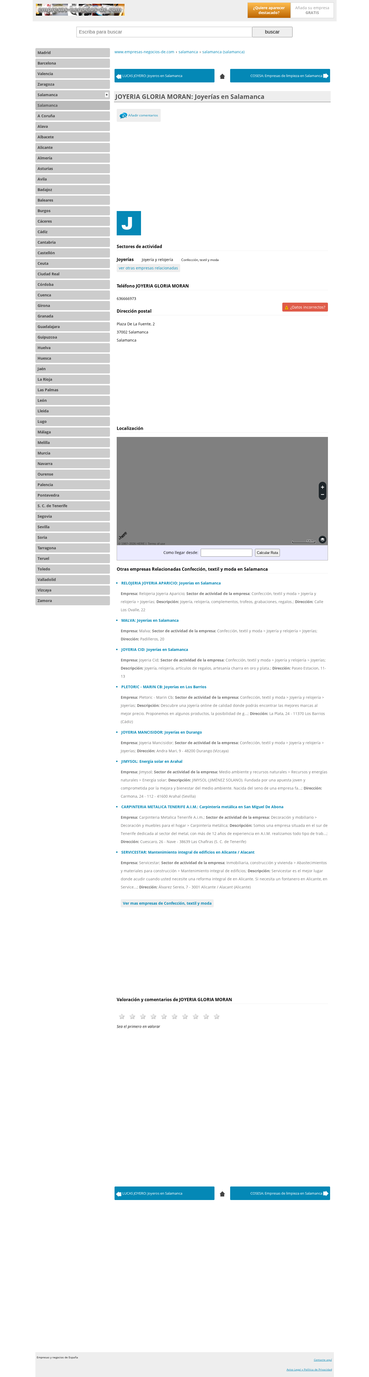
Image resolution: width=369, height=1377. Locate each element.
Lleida (43, 410)
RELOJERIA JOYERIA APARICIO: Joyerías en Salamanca (171, 583)
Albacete (46, 136)
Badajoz (45, 189)
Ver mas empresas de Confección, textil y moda (167, 903)
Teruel (43, 558)
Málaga (44, 432)
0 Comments (123, 116)
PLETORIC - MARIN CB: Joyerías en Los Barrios (163, 686)
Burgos (44, 210)
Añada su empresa (312, 10)
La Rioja (45, 379)
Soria (42, 537)
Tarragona (47, 547)
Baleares (45, 200)
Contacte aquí (323, 1360)
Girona (44, 305)
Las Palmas (48, 389)
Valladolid (47, 579)
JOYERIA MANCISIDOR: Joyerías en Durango (161, 732)
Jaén (42, 368)
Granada (45, 316)
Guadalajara (49, 326)
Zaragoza (46, 84)
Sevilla (43, 526)
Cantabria (47, 242)
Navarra (45, 463)
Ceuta (43, 263)
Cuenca (44, 295)
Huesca (44, 358)
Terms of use (156, 543)
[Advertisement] (222, 165)
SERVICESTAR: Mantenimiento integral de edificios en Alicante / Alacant (187, 852)
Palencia (45, 484)
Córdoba (45, 284)
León (42, 400)
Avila (42, 179)
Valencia (45, 73)
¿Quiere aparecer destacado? (269, 10)
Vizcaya (44, 590)
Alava (43, 126)
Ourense (45, 474)
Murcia (44, 453)
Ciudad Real (48, 273)
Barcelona (47, 63)
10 (216, 1016)
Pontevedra (48, 495)
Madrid (44, 52)
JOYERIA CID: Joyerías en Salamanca (154, 649)
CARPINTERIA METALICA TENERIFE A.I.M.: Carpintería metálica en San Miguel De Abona (202, 806)
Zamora (45, 600)
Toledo (44, 568)
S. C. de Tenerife (52, 505)
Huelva (44, 347)
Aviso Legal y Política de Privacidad (309, 1369)
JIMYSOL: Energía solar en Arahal (151, 761)
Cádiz (43, 231)
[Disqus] (222, 1106)
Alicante (45, 147)
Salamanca (73, 94)
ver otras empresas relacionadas (148, 267)
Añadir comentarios (143, 115)
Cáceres (45, 221)
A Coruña (46, 115)
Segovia (45, 516)
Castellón (46, 252)
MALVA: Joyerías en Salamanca (150, 620)
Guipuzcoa (47, 337)
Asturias (45, 168)
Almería (45, 158)
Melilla (44, 442)
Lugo (42, 421)
